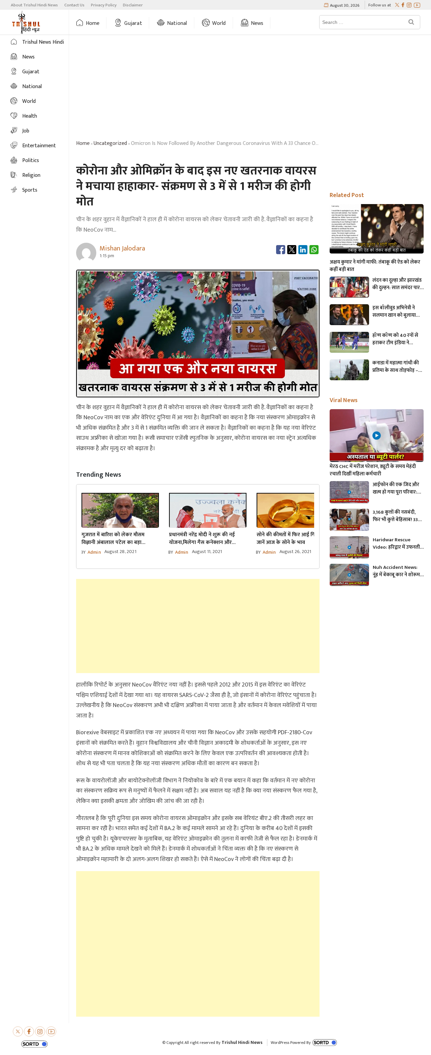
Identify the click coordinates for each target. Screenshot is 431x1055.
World (219, 23)
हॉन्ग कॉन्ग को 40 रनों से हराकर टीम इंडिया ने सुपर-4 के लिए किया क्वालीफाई (395, 339)
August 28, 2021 (120, 551)
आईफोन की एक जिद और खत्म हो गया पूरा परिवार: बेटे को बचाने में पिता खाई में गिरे (398, 488)
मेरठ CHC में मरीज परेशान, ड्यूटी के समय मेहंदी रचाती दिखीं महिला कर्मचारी (373, 470)
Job (25, 130)
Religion (31, 175)
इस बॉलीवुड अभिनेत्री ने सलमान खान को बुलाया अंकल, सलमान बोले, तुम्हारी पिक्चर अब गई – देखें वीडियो (394, 311)
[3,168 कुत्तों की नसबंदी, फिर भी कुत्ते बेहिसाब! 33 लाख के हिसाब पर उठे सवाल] (349, 520)
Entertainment (39, 145)
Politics (30, 160)
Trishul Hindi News (242, 1042)
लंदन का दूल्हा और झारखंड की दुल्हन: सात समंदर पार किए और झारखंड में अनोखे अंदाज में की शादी (397, 284)
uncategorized (110, 143)
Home (93, 23)
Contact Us (74, 5)
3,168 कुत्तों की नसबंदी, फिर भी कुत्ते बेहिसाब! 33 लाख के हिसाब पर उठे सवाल (395, 516)
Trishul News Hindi (43, 42)
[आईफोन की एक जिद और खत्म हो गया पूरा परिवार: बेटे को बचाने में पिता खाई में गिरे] (349, 492)
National (177, 23)
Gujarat (133, 23)
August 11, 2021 (207, 551)
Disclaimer (133, 5)
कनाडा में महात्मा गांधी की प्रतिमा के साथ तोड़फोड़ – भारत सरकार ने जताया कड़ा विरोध (398, 366)
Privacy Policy (104, 5)
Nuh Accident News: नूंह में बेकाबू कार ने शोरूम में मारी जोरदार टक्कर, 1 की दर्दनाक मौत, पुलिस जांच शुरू (398, 571)
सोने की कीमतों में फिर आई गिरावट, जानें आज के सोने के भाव (291, 538)
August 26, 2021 (295, 551)
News (257, 23)
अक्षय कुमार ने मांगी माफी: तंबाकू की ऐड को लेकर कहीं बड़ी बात (375, 266)
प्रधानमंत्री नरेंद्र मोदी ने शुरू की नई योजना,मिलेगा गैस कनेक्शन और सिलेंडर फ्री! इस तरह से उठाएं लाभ (202, 538)
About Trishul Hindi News (34, 5)
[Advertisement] (250, 88)
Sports (29, 190)
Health (29, 116)
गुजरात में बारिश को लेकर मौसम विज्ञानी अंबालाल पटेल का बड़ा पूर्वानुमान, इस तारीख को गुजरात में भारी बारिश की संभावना (120, 538)
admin (94, 552)
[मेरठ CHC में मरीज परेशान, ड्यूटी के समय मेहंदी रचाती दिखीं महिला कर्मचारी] (377, 435)
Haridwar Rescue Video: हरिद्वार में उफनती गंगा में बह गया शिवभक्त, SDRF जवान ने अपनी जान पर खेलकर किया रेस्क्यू (396, 543)
